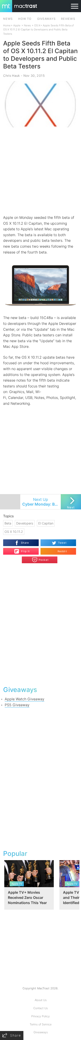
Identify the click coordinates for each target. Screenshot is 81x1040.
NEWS (8, 18)
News (27, 25)
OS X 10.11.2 (13, 532)
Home (7, 25)
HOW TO (24, 18)
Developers (24, 523)
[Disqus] (40, 624)
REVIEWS (68, 18)
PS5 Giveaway (17, 705)
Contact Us (40, 1008)
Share (25, 542)
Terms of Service (41, 1024)
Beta (7, 523)
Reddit (62, 551)
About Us (41, 1000)
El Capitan (45, 523)
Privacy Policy (40, 1016)
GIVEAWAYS (46, 18)
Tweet (62, 542)
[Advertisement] (40, 171)
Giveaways (41, 1032)
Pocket (44, 559)
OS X (37, 25)
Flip (23, 549)
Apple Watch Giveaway (24, 699)
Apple (16, 25)
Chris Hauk (11, 75)
